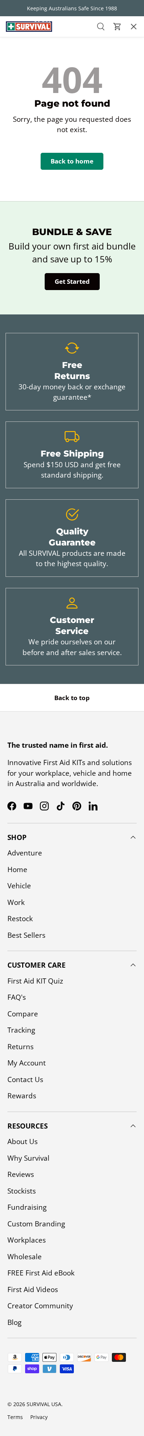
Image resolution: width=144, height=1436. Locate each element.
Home (17, 869)
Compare (22, 1014)
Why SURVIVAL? (29, 110)
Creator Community (40, 1306)
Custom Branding (36, 1224)
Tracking (21, 1030)
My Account (26, 1063)
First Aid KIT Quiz (35, 981)
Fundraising (27, 1207)
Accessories (25, 68)
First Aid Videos (32, 1289)
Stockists (21, 1191)
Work (16, 902)
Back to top (72, 697)
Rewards (21, 1096)
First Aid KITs (27, 47)
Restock (20, 918)
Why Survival (28, 1158)
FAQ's (16, 997)
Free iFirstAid (27, 131)
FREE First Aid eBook (41, 1273)
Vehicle (19, 886)
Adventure (24, 853)
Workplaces (26, 1240)
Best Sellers (26, 935)
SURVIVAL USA (44, 1404)
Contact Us (24, 152)
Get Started (72, 281)
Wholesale (24, 1256)
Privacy (39, 1416)
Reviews (20, 1174)
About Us (21, 89)
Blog (14, 1322)
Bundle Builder (31, 173)
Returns (20, 1046)
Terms (15, 1416)
